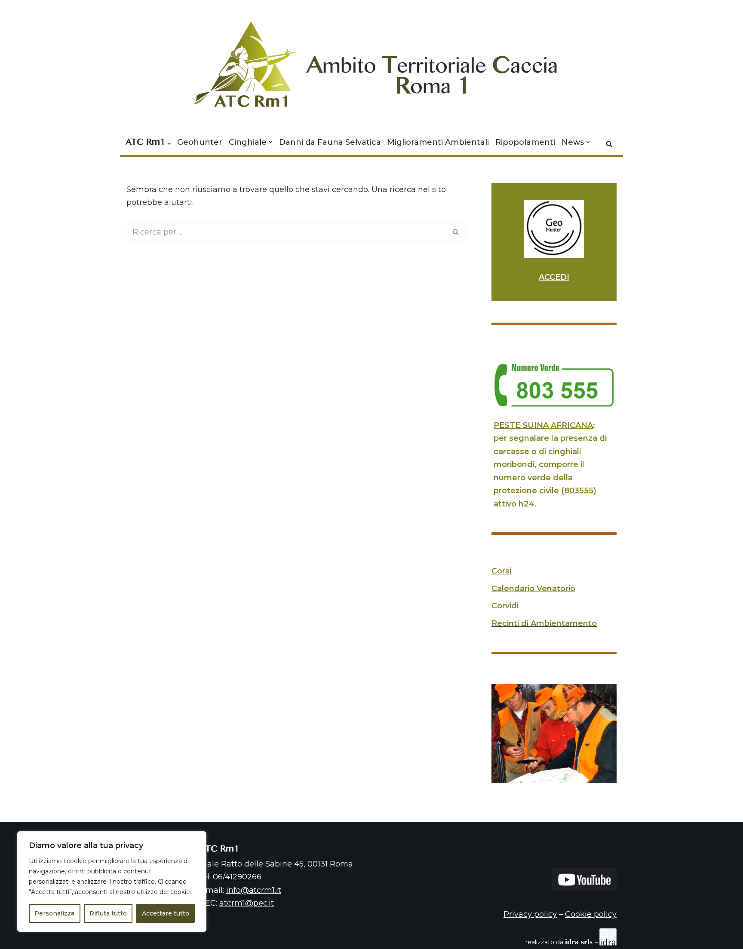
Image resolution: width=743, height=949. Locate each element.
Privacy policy (530, 914)
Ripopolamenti (525, 142)
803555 (578, 490)
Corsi (501, 571)
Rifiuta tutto (108, 913)
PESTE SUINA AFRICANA (543, 425)
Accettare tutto (165, 913)
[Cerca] (609, 143)
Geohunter (199, 142)
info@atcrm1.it (253, 890)
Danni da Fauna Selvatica (330, 142)
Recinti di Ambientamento (544, 623)
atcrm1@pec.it (246, 903)
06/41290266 (237, 877)
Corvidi (505, 605)
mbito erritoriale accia (432, 70)
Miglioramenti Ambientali (438, 142)
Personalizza (54, 913)
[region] (111, 881)
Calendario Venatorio (533, 588)
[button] (169, 144)
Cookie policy (591, 914)
